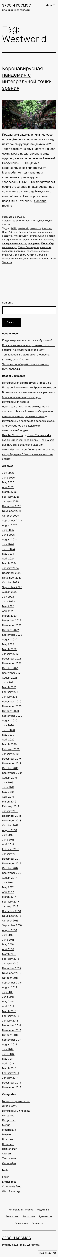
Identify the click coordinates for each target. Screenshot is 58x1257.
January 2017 (10, 906)
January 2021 (10, 696)
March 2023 (9, 615)
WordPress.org (11, 1191)
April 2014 (8, 1063)
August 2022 (9, 639)
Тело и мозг (9, 1158)
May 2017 (8, 887)
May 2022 (8, 644)
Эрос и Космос (16, 5)
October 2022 (10, 630)
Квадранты (34, 243)
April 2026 (8, 487)
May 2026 (8, 482)
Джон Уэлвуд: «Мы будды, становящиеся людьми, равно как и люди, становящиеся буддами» (28, 440)
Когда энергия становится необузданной (27, 340)
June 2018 (8, 839)
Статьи (6, 224)
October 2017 (10, 868)
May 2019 (8, 791)
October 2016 (10, 920)
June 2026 (8, 477)
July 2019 (7, 782)
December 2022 (11, 620)
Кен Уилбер (47, 243)
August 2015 (9, 987)
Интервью (8, 1115)
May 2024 (8, 553)
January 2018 (10, 853)
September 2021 (12, 672)
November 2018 (11, 820)
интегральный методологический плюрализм (27, 239)
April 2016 (8, 949)
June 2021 (8, 682)
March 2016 (9, 954)
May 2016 (8, 944)
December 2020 (11, 701)
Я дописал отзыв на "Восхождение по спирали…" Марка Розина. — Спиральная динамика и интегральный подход (27, 411)
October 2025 (10, 515)
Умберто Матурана (36, 254)
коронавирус (9, 247)
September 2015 (12, 982)
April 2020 (8, 739)
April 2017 (8, 892)
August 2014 (9, 1044)
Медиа (49, 220)
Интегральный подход (31, 220)
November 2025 (12, 510)
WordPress (33, 1244)
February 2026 (11, 496)
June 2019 (8, 787)
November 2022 (12, 625)
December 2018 (11, 815)
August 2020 (9, 720)
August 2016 (9, 930)
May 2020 (8, 734)
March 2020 (9, 744)
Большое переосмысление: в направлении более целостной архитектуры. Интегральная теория (28, 397)
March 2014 (9, 1068)
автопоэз (35, 228)
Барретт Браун (27, 232)
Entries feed (9, 1181)
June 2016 (8, 939)
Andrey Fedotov (11, 425)
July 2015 (7, 992)
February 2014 (10, 1073)
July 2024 (8, 544)
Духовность (9, 1105)
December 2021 (11, 658)
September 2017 (12, 872)
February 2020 (11, 749)
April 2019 (8, 796)
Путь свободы (11, 368)
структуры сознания (13, 254)
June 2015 (8, 996)
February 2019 (10, 806)
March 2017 (9, 896)
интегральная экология (42, 235)
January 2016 (10, 963)
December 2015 (11, 968)
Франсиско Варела (12, 258)
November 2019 (11, 763)
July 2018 (7, 834)
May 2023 (8, 606)
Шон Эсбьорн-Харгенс (36, 258)
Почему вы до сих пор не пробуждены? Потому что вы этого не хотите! (28, 454)
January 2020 (10, 753)
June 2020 (8, 730)
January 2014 (10, 1077)
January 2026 (10, 501)
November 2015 (11, 972)
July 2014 (8, 1049)
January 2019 (10, 811)
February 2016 (10, 958)
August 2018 (9, 830)
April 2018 (8, 844)
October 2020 (10, 711)
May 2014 (8, 1058)
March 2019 (9, 801)
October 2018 (10, 825)
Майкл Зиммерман (28, 247)
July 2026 (8, 472)
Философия (9, 1163)
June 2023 (8, 601)
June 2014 (8, 1054)
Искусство (8, 1120)
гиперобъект (21, 235)
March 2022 (9, 649)
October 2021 (10, 668)
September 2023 (12, 587)
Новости (7, 1139)
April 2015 (8, 1006)
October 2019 (10, 768)
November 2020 (12, 706)
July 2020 (8, 725)
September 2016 (12, 925)
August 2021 (9, 677)
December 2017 (11, 858)
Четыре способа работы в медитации (25, 364)
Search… (7, 302)
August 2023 (9, 591)
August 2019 (9, 777)
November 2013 (11, 1087)
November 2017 (11, 863)
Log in (5, 1176)
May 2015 (8, 1001)
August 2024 (9, 539)
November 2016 (11, 915)
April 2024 (8, 558)
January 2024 (10, 568)
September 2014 (12, 1039)
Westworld (23, 228)
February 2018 (10, 849)
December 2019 (11, 758)
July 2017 (7, 882)
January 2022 (10, 653)
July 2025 (8, 530)
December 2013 (11, 1082)
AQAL (14, 228)
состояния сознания (38, 251)
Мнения (7, 1134)
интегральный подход (14, 243)
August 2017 (9, 877)
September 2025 (12, 520)
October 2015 (10, 977)
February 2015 (10, 1015)
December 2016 (11, 911)
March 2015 (9, 1011)
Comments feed (11, 1186)
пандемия (45, 247)
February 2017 (10, 901)
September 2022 (12, 634)
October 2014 (10, 1034)
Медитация (9, 1129)
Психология (9, 1148)
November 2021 (11, 663)
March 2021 (9, 687)
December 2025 (11, 506)
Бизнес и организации (16, 1101)
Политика (8, 1144)
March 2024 (9, 563)
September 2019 (12, 772)
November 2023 (12, 577)
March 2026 (9, 491)
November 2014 (11, 1030)
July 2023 (8, 596)
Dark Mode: (45, 1253)
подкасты (7, 251)
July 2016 (7, 934)
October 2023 (10, 582)
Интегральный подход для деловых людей (28, 420)
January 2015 (10, 1020)
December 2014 (11, 1025)
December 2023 (11, 572)
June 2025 (8, 534)
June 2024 (8, 549)
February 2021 (10, 691)
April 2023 (8, 610)
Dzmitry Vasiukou (12, 435)
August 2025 (9, 525)
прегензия (19, 251)
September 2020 (12, 715)
